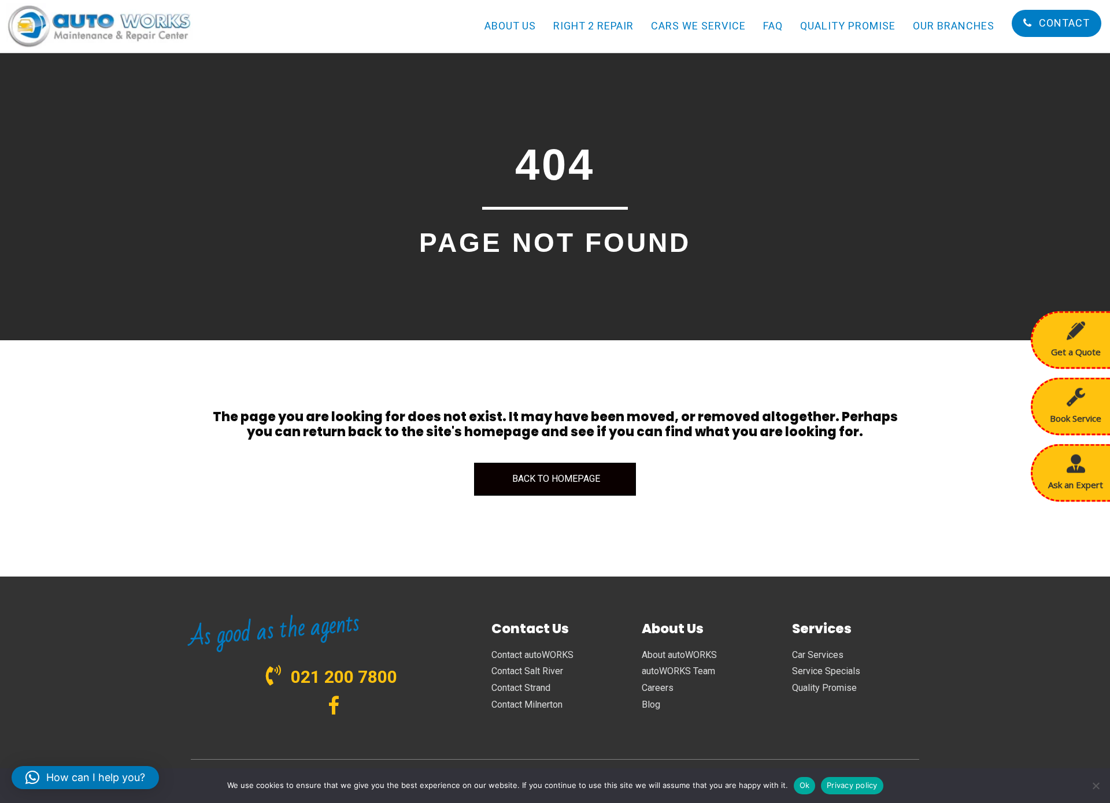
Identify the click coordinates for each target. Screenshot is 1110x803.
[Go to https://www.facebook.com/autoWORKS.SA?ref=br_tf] (334, 707)
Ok (805, 785)
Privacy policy (852, 785)
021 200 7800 (344, 677)
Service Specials (826, 671)
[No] (1095, 785)
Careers (658, 687)
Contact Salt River (527, 671)
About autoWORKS (679, 654)
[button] (85, 777)
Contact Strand (520, 687)
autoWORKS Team (678, 671)
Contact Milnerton (527, 704)
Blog (651, 704)
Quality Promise (824, 687)
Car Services (817, 654)
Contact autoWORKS (532, 654)
